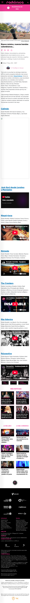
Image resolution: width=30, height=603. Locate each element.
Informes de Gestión (5, 526)
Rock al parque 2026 (7, 435)
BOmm (19, 467)
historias (5, 412)
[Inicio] (15, 1)
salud (19, 451)
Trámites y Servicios (20, 526)
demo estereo (5, 383)
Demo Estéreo (18, 76)
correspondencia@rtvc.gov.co (8, 559)
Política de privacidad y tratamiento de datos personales (14, 550)
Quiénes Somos (4, 520)
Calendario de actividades (22, 522)
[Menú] (2, 2)
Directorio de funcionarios (21, 527)
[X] (5, 50)
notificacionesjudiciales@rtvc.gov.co (9, 571)
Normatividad (4, 524)
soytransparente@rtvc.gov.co (7, 575)
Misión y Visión (4, 521)
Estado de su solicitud (21, 529)
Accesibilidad (4, 552)
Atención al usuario (20, 520)
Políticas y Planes (5, 525)
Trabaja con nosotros (21, 521)
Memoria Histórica (21, 435)
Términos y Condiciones (21, 530)
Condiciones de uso (5, 551)
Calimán (5, 109)
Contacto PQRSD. (8, 561)
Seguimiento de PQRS (10, 564)
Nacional (14, 382)
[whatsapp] (8, 50)
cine (18, 412)
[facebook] (2, 50)
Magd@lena (6, 216)
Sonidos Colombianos (23, 383)
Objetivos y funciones (6, 522)
